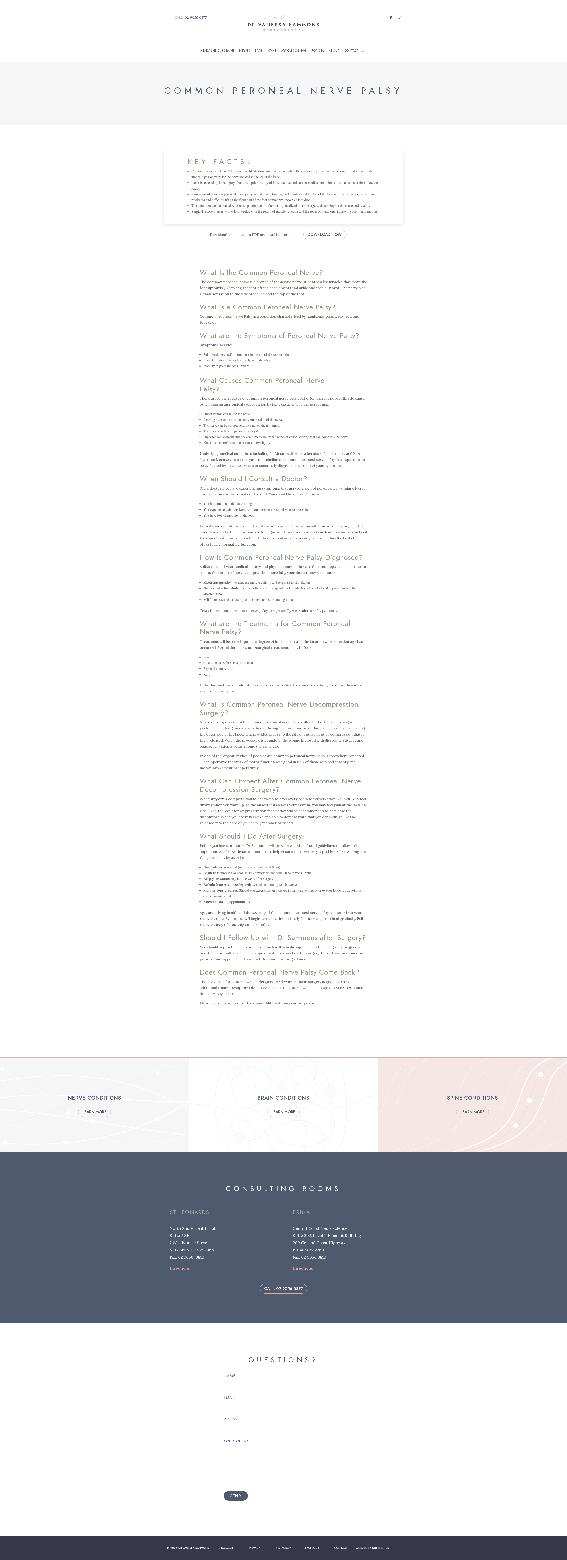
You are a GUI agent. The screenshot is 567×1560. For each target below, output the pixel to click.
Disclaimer (226, 1548)
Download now (325, 234)
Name (230, 1376)
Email (230, 1397)
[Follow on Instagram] (399, 17)
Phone (231, 1419)
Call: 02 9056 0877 (283, 1289)
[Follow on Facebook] (390, 17)
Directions (180, 1268)
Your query (236, 1441)
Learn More (94, 1112)
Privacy (254, 1548)
